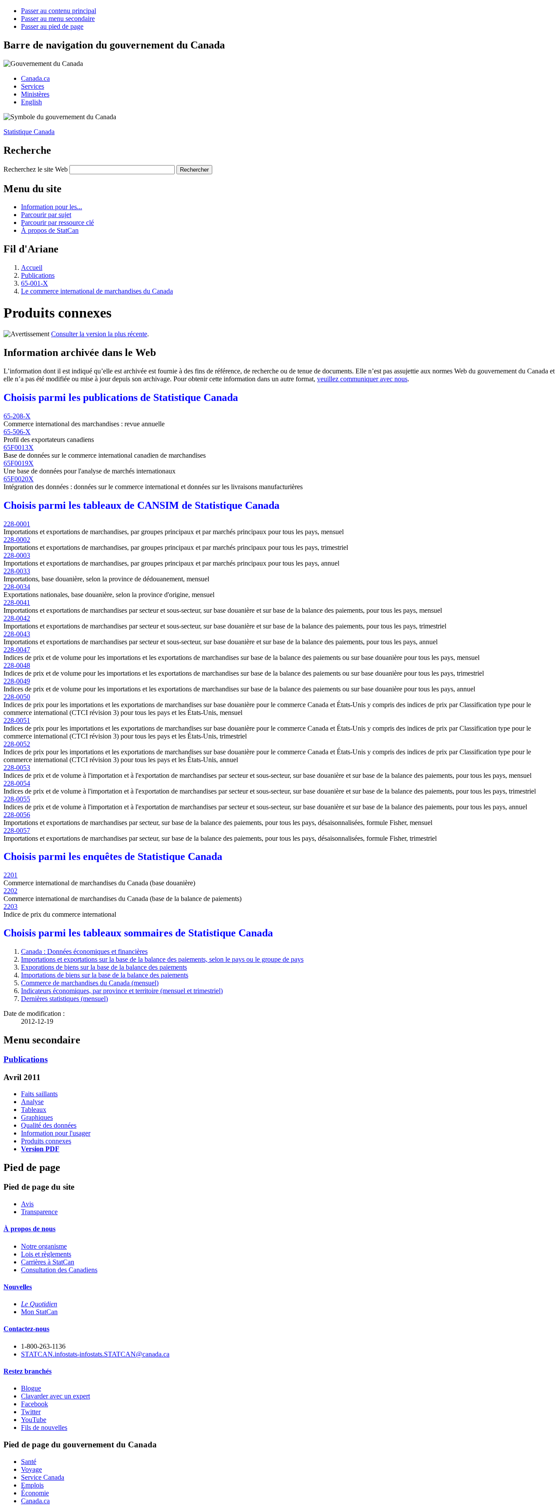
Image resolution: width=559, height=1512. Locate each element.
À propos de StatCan (50, 230)
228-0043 (16, 634)
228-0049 (16, 681)
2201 (10, 875)
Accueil (31, 267)
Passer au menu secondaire (58, 18)
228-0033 (16, 571)
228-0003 (16, 555)
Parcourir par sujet (46, 214)
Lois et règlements (46, 1254)
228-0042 (16, 618)
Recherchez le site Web (35, 169)
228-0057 (16, 830)
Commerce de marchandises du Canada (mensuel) (90, 983)
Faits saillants (39, 1094)
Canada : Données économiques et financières (84, 951)
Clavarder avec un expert (55, 1396)
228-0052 (16, 744)
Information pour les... (51, 207)
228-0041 (16, 602)
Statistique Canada (29, 131)
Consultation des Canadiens (59, 1270)
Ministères (35, 94)
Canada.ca (35, 78)
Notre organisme (44, 1246)
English (31, 102)
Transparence (39, 1211)
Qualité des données (48, 1125)
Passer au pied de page (52, 26)
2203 (10, 906)
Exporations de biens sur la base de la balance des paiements (104, 967)
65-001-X (34, 283)
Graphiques (37, 1117)
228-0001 (16, 524)
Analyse (32, 1101)
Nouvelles (17, 1287)
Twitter (31, 1411)
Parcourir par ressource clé (57, 222)
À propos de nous (29, 1228)
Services (32, 86)
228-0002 (16, 539)
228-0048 (16, 665)
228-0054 (16, 783)
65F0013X (18, 447)
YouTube (33, 1419)
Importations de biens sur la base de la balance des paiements (104, 975)
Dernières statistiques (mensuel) (64, 998)
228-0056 (16, 814)
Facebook (34, 1404)
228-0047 (16, 649)
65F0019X (18, 463)
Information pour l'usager (55, 1133)
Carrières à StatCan (47, 1262)
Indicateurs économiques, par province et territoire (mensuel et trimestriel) (122, 990)
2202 (10, 890)
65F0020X (18, 479)
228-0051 (16, 720)
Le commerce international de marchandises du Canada (97, 291)
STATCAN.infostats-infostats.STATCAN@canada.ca (95, 1354)
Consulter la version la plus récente (99, 334)
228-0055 (16, 799)
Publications (38, 275)
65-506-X (17, 431)
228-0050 (16, 697)
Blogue (31, 1388)
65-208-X (17, 416)
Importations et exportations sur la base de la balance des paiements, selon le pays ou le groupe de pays (162, 959)
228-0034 (16, 586)
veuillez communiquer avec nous (362, 379)
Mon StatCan (39, 1311)
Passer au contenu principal (58, 10)
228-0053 (16, 767)
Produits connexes (46, 1141)
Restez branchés (27, 1371)
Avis (27, 1204)
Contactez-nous (26, 1328)
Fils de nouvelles (44, 1427)
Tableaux (33, 1109)
